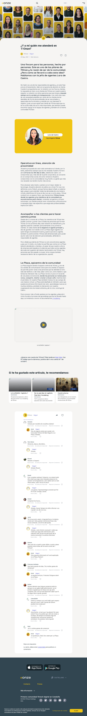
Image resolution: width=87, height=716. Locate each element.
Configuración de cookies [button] (59, 710)
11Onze (25, 54)
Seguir (32, 54)
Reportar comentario (54, 425)
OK (43, 338)
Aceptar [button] (76, 710)
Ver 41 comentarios (28, 419)
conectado (41, 647)
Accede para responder (41, 425)
